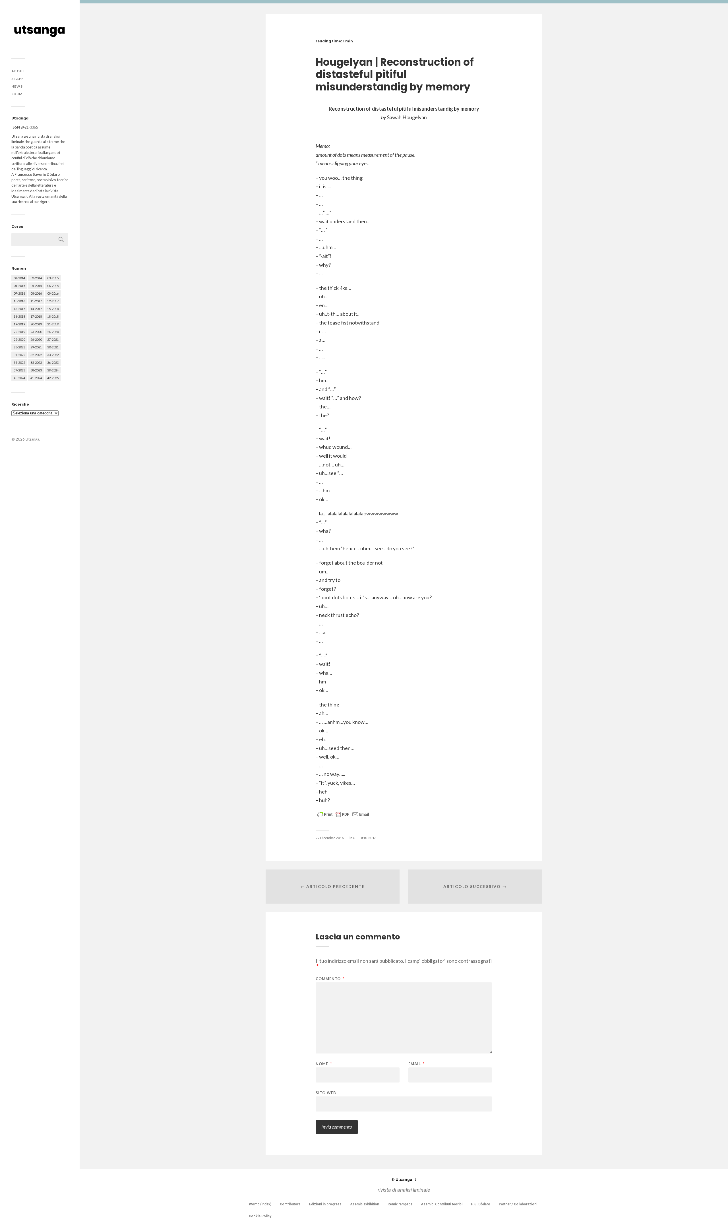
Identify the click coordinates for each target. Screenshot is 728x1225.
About (18, 71)
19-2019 (19, 324)
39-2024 (53, 370)
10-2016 (19, 301)
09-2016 (53, 293)
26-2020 (36, 339)
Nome (324, 1064)
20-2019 (36, 324)
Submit (19, 94)
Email (416, 1064)
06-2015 (53, 286)
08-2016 (36, 293)
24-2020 (53, 332)
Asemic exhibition (364, 1204)
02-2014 (36, 278)
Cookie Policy (260, 1216)
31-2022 (19, 355)
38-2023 (36, 370)
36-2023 (53, 362)
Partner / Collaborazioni (518, 1204)
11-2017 (36, 301)
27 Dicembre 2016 (330, 838)
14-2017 (36, 309)
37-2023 (19, 370)
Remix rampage (400, 1204)
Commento (330, 979)
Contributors (290, 1204)
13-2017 (19, 309)
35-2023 (36, 362)
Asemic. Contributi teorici (441, 1204)
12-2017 (53, 301)
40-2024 (19, 378)
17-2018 (36, 316)
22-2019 (19, 332)
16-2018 (19, 316)
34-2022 (19, 362)
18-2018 (53, 316)
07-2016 (19, 293)
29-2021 (36, 347)
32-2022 (36, 355)
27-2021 (53, 339)
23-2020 (36, 332)
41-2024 (36, 378)
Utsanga (32, 439)
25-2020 (19, 339)
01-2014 (19, 278)
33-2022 (53, 355)
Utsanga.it (404, 1179)
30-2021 (53, 347)
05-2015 (36, 286)
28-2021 (19, 347)
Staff (17, 79)
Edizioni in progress (325, 1204)
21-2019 (53, 324)
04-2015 (19, 286)
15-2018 (53, 309)
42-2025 (53, 378)
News (17, 86)
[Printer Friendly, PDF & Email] (343, 814)
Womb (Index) (260, 1204)
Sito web (326, 1092)
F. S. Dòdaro (480, 1204)
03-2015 (53, 278)
